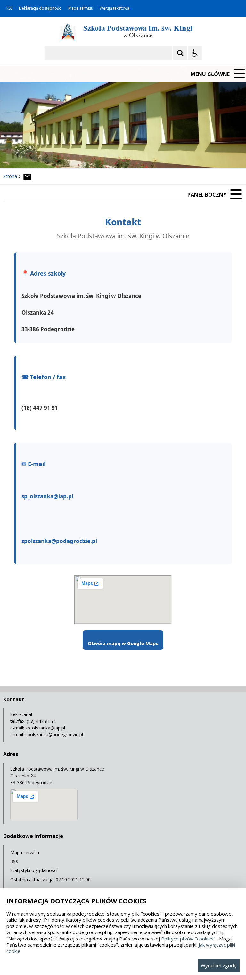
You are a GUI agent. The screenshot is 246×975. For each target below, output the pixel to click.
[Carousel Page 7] (98, 155)
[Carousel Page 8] (104, 155)
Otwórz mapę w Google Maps (123, 643)
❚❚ (13, 155)
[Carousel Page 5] (86, 155)
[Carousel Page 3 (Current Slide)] (74, 155)
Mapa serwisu (80, 8)
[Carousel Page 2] (68, 155)
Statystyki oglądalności (33, 870)
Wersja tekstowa (114, 8)
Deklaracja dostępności (40, 8)
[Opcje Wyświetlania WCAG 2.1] (195, 53)
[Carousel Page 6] (92, 155)
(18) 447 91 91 (39, 407)
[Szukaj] (180, 53)
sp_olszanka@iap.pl (47, 496)
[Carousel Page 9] (111, 155)
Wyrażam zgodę (218, 965)
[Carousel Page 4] (80, 155)
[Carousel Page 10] (117, 155)
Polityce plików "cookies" (188, 938)
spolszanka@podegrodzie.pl (59, 541)
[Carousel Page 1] (62, 155)
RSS (9, 8)
